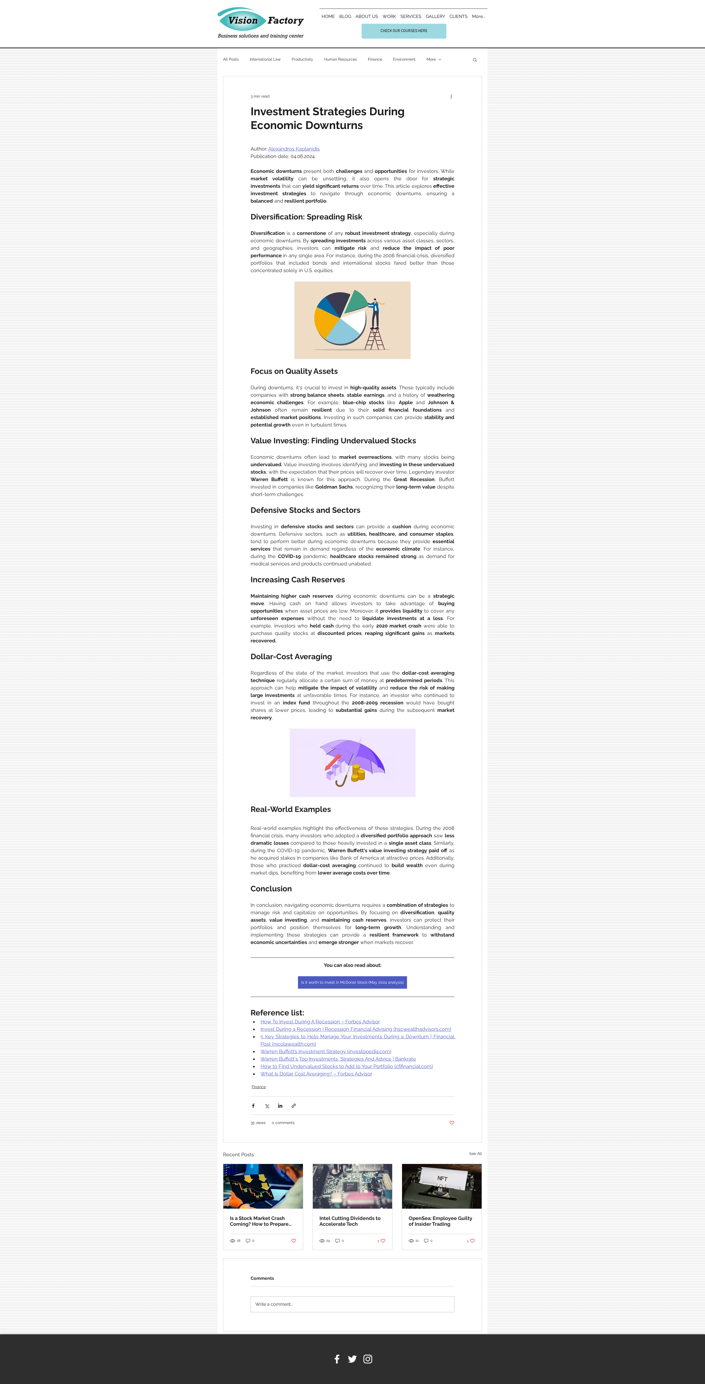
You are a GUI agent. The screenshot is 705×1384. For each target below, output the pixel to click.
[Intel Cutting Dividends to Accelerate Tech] (352, 1186)
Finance (375, 59)
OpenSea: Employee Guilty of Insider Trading (440, 1221)
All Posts (231, 59)
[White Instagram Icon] (368, 1359)
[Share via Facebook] (253, 1105)
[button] (475, 59)
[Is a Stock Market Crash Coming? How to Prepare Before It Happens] (263, 1186)
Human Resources (340, 59)
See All (475, 1153)
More (431, 59)
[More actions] (451, 96)
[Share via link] (293, 1105)
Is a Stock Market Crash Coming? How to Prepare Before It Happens (259, 1221)
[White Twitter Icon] (352, 1359)
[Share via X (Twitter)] (266, 1105)
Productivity (302, 59)
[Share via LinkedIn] (280, 1105)
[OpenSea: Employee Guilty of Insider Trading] (442, 1186)
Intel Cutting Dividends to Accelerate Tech (350, 1221)
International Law (265, 59)
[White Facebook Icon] (337, 1359)
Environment (404, 59)
